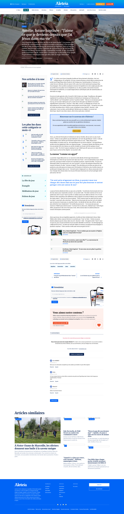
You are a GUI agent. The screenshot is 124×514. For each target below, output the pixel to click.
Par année (75, 486)
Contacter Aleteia (74, 509)
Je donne (109, 4)
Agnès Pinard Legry (37, 58)
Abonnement (62, 492)
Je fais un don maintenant (60, 323)
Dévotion (30, 23)
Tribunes (51, 10)
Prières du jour (28, 196)
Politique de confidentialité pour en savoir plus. (32, 218)
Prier (25, 10)
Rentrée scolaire (102, 10)
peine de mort (68, 419)
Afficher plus (54, 400)
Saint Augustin (66, 6)
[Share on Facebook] (92, 74)
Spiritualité (81, 10)
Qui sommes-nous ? (46, 509)
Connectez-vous (82, 348)
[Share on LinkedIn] (95, 74)
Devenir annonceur (65, 509)
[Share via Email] (100, 74)
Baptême (53, 266)
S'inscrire (55, 302)
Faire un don (76, 131)
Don (60, 494)
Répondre (52, 366)
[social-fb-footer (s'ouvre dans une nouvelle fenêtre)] (60, 505)
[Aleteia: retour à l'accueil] (62, 3)
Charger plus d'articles (34, 115)
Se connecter (92, 4)
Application (61, 488)
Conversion (60, 266)
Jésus (66, 266)
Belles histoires (35, 10)
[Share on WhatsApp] (102, 74)
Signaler (56, 366)
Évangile (26, 186)
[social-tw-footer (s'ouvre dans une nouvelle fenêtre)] (63, 505)
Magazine (61, 490)
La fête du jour (28, 180)
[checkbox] (51, 297)
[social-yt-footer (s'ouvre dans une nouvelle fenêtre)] (58, 505)
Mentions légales (56, 509)
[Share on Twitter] (97, 74)
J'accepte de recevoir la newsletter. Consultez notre (70, 298)
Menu (19, 10)
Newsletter (61, 486)
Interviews (44, 10)
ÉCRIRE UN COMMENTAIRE (77, 354)
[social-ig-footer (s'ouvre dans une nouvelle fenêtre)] (66, 505)
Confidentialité (93, 509)
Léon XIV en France (91, 10)
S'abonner (99, 484)
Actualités (58, 10)
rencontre (72, 266)
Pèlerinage (91, 419)
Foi (65, 445)
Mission (91, 447)
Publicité (61, 496)
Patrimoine (18, 419)
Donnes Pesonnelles (84, 509)
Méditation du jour (30, 191)
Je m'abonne (99, 4)
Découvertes (73, 10)
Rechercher (32, 4)
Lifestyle (66, 10)
